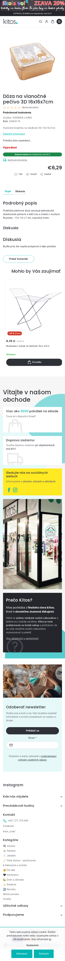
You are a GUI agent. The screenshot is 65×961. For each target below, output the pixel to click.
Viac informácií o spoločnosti (22, 638)
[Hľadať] (40, 21)
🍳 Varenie (9, 846)
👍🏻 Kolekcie (9, 884)
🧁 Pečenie (9, 850)
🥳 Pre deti (9, 870)
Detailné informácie (14, 133)
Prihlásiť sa (32, 730)
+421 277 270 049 (18, 820)
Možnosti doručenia (17, 160)
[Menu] (59, 21)
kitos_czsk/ (9, 831)
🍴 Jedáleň (9, 855)
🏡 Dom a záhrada (13, 879)
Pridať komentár (18, 259)
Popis (8, 191)
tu (50, 939)
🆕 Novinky (9, 889)
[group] (34, 323)
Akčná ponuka (11, 894)
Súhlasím (44, 953)
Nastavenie (32, 945)
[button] (34, 362)
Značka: (17, 117)
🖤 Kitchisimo (11, 874)
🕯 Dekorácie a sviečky (15, 865)
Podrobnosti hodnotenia (17, 112)
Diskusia (20, 191)
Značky (7, 899)
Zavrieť (20, 177)
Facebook (8, 826)
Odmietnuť (22, 953)
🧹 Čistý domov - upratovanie (19, 860)
